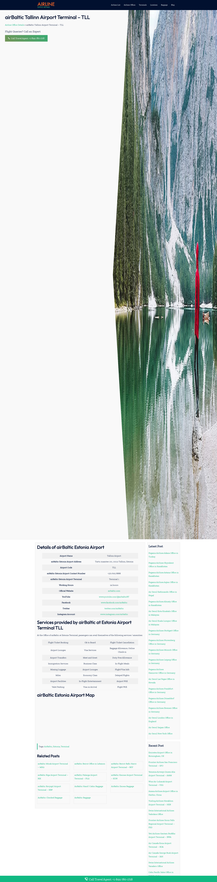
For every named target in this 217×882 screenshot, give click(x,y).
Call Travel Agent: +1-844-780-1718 (27, 38)
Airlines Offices (129, 5)
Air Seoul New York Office (160, 733)
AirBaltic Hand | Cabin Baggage (88, 786)
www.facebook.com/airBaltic (114, 602)
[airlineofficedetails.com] (46, 5)
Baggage (164, 5)
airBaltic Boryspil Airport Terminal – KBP (49, 788)
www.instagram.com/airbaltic (114, 614)
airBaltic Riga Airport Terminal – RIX (53, 777)
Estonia (56, 746)
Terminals (143, 5)
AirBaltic (48, 746)
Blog (173, 5)
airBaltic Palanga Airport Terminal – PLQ (85, 777)
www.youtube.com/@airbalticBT (114, 596)
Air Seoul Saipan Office (159, 727)
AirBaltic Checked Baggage (50, 797)
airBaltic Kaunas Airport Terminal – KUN (126, 777)
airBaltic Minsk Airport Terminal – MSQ (53, 765)
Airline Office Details (14, 25)
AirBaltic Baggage (82, 797)
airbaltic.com (114, 591)
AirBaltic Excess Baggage (122, 786)
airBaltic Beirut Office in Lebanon (89, 763)
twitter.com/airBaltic (114, 608)
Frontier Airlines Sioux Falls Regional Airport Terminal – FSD (162, 824)
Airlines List (115, 5)
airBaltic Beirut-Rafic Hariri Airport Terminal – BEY (124, 765)
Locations (153, 5)
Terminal (65, 746)
